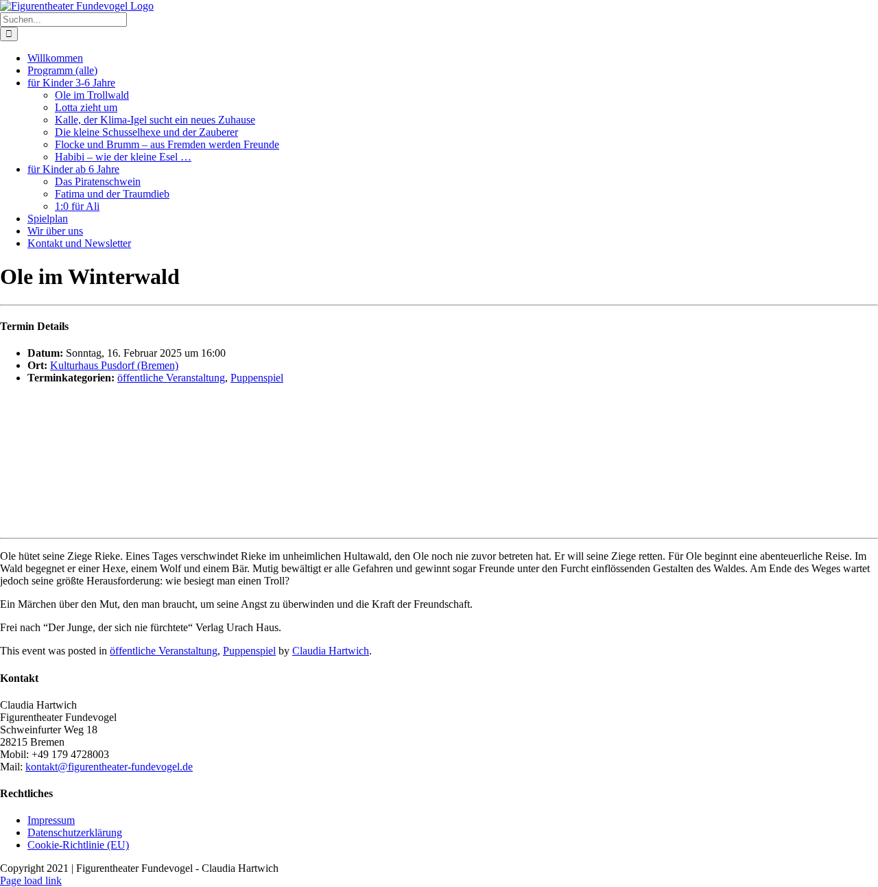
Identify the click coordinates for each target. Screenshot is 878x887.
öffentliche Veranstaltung (171, 377)
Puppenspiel (256, 377)
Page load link (31, 880)
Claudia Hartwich (330, 651)
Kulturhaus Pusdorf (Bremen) (114, 365)
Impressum (51, 820)
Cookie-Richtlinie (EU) (78, 845)
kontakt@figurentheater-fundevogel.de (109, 766)
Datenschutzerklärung (74, 832)
